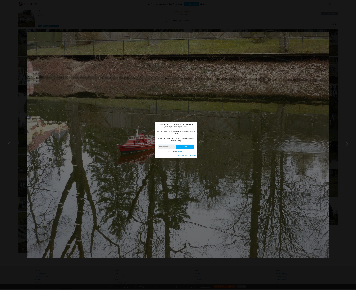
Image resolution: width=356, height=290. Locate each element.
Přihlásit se (180, 151)
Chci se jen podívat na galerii (186, 155)
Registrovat (185, 147)
